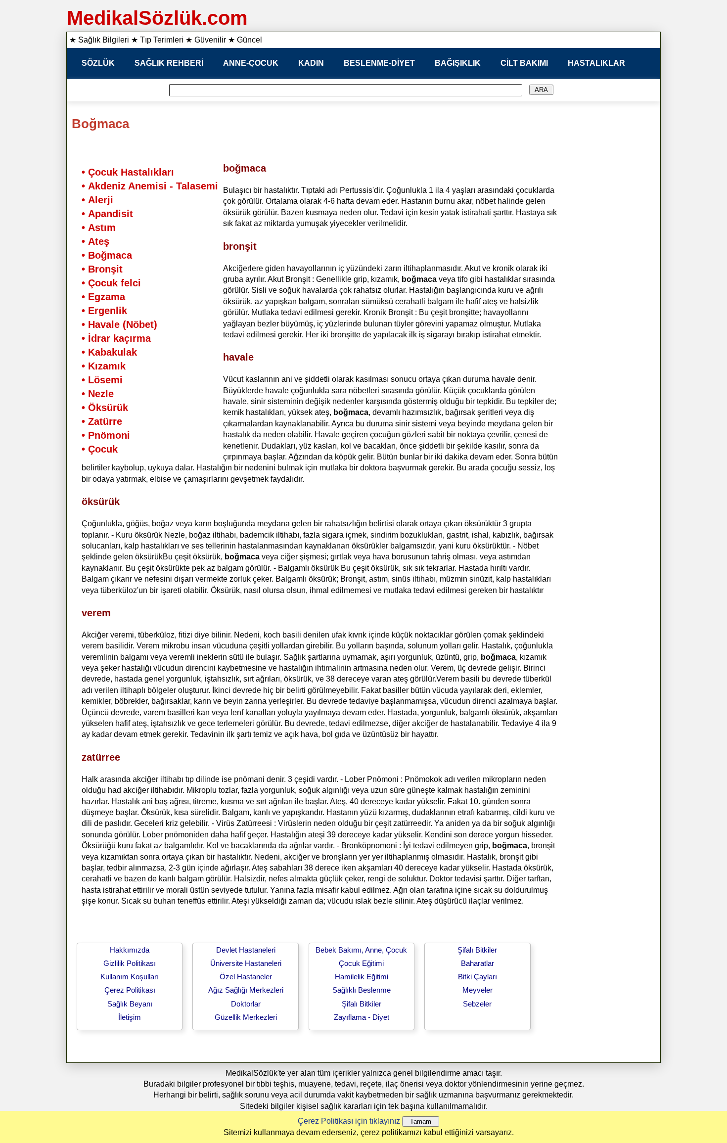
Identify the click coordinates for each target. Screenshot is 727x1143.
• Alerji (97, 199)
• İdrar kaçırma (116, 338)
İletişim (129, 1017)
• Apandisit (107, 213)
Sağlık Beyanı (129, 1004)
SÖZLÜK (98, 63)
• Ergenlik (104, 310)
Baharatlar (477, 963)
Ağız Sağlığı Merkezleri (245, 990)
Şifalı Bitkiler (361, 1004)
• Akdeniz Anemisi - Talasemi (150, 186)
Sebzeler (477, 1004)
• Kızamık (104, 366)
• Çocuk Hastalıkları (128, 172)
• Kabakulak (109, 352)
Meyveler (477, 990)
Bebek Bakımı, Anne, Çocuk (361, 950)
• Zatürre (102, 421)
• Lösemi (102, 379)
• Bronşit (102, 269)
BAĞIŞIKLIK (458, 63)
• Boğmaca (107, 255)
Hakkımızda (129, 950)
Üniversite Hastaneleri (245, 963)
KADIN (311, 63)
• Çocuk (100, 449)
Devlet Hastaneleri (245, 950)
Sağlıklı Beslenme (361, 990)
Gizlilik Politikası (129, 963)
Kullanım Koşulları (129, 976)
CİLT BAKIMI (524, 63)
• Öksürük (105, 407)
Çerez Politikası (129, 990)
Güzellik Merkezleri (246, 1017)
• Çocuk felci (111, 282)
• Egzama (103, 296)
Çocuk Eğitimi (361, 963)
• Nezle (98, 393)
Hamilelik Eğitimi (361, 976)
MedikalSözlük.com (157, 18)
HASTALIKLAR (596, 63)
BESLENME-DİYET (379, 63)
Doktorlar (246, 1004)
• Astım (99, 227)
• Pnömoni (106, 435)
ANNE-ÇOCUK (250, 63)
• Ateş (95, 241)
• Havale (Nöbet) (119, 324)
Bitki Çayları (477, 976)
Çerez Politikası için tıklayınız (349, 1121)
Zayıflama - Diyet (361, 1017)
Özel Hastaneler (246, 976)
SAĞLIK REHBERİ (169, 63)
